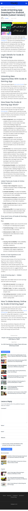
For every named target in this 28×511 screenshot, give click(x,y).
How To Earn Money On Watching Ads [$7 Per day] (16, 484)
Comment (4, 408)
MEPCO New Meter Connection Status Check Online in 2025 (16, 462)
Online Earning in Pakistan (10, 7)
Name (3, 425)
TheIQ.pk (12, 504)
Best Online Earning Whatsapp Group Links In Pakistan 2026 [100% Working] (16, 355)
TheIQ (14, 3)
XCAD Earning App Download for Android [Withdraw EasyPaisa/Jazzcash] (15, 388)
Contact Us (15, 495)
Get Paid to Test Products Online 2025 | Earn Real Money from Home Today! (17, 392)
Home (2, 7)
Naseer (7, 18)
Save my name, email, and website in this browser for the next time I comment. (12, 444)
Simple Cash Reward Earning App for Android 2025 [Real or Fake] (16, 381)
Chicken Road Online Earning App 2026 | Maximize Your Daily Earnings (17, 360)
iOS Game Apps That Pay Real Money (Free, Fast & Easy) (16, 371)
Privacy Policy (14, 497)
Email (3, 431)
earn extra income (19, 84)
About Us (9, 495)
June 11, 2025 (13, 18)
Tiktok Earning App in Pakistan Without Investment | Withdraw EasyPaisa (17, 366)
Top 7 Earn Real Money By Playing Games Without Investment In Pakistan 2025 (17, 479)
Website (3, 437)
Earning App (4, 111)
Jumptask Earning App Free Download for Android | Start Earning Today (16, 376)
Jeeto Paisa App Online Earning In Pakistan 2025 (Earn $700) (15, 473)
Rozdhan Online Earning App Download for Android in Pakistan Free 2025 (17, 456)
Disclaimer (21, 495)
